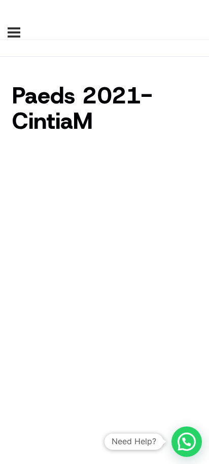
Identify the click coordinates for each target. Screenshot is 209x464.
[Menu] (14, 32)
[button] (186, 441)
